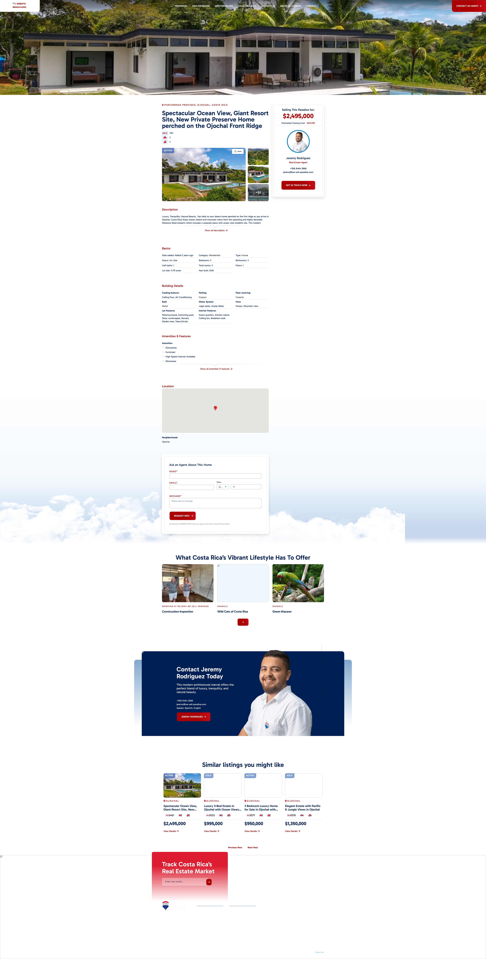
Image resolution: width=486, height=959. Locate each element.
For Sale (173, 260)
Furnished (170, 352)
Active (168, 150)
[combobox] (223, 486)
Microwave (171, 361)
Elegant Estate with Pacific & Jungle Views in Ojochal (302, 807)
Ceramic (240, 297)
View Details (170, 831)
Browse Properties (205, 910)
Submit (209, 882)
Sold (208, 775)
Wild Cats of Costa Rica (232, 611)
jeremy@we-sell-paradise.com (298, 172)
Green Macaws (281, 611)
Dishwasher (171, 347)
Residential (214, 255)
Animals (222, 606)
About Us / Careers (290, 6)
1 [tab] (178, 795)
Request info (181, 515)
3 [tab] (183, 795)
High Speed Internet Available (180, 356)
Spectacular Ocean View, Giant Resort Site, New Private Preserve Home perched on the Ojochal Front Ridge (180, 808)
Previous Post (235, 847)
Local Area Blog (247, 6)
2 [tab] (181, 795)
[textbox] (223, 486)
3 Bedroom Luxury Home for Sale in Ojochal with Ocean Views (261, 808)
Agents (232, 910)
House (245, 255)
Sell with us (268, 6)
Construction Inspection (177, 611)
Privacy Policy (246, 952)
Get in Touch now (296, 185)
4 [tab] (185, 795)
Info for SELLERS (224, 6)
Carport (202, 297)
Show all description (215, 230)
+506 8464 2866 (298, 168)
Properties (181, 6)
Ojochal (166, 441)
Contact (311, 6)
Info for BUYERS (201, 6)
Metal (165, 306)
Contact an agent (467, 6)
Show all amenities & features (215, 368)
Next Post (253, 847)
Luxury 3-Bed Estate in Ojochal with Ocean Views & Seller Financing (221, 808)
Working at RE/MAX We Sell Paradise (185, 606)
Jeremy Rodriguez (298, 158)
